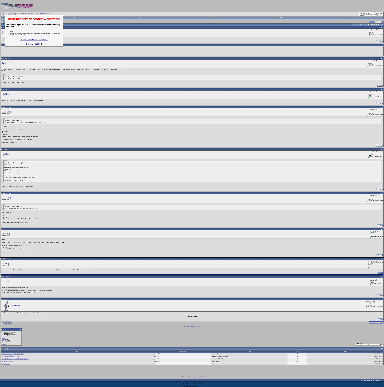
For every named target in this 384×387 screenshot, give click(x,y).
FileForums (5, 13)
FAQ (74, 17)
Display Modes (377, 24)
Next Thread (196, 326)
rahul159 (5, 234)
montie (4, 281)
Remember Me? (379, 13)
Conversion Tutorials (45, 13)
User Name (362, 13)
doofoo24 (5, 112)
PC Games (19, 13)
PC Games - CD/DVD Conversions (31, 13)
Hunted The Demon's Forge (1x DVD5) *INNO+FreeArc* (15, 358)
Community (135, 17)
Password (362, 15)
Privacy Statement (375, 380)
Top (382, 380)
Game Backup (13, 13)
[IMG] (3, 340)
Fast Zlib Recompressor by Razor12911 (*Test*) (13, 353)
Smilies (3, 339)
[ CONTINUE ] (34, 44)
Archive (368, 380)
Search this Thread (367, 24)
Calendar (210, 17)
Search (351, 17)
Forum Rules (4, 344)
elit (3, 63)
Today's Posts (280, 17)
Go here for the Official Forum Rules (34, 40)
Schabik (5, 94)
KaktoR (15, 305)
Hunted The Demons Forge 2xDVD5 (10, 356)
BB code (3, 338)
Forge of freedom (6, 363)
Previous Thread (189, 326)
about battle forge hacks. (7, 361)
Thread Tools (357, 24)
